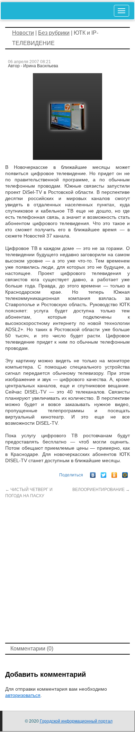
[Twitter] (103, 473)
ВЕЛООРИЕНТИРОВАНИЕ (101, 489)
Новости (23, 33)
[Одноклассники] (114, 473)
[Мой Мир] (125, 473)
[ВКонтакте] (93, 473)
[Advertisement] (67, 570)
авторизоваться (22, 695)
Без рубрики (54, 33)
